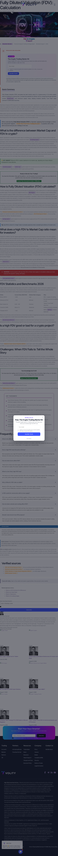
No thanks (29, 438)
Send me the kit (29, 434)
